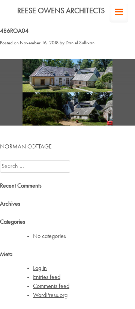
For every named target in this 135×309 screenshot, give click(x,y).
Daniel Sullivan (80, 43)
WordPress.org (50, 295)
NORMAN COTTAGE (26, 147)
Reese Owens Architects (61, 11)
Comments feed (51, 286)
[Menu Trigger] (119, 13)
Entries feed (46, 277)
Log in (40, 268)
